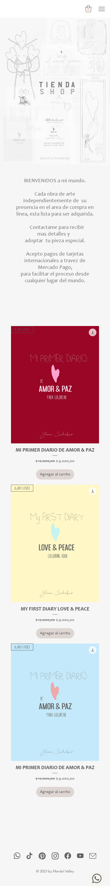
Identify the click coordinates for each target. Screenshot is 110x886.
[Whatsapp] (97, 878)
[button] (88, 8)
